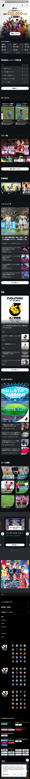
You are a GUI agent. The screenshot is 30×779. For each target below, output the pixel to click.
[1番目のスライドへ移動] (11, 550)
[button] (22, 5)
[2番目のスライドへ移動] (17, 37)
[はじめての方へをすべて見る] (15, 402)
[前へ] (2, 533)
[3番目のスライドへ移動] (13, 550)
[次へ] (27, 533)
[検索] (27, 5)
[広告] (15, 574)
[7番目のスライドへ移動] (18, 550)
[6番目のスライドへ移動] (17, 550)
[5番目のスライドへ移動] (16, 550)
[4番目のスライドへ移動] (15, 550)
